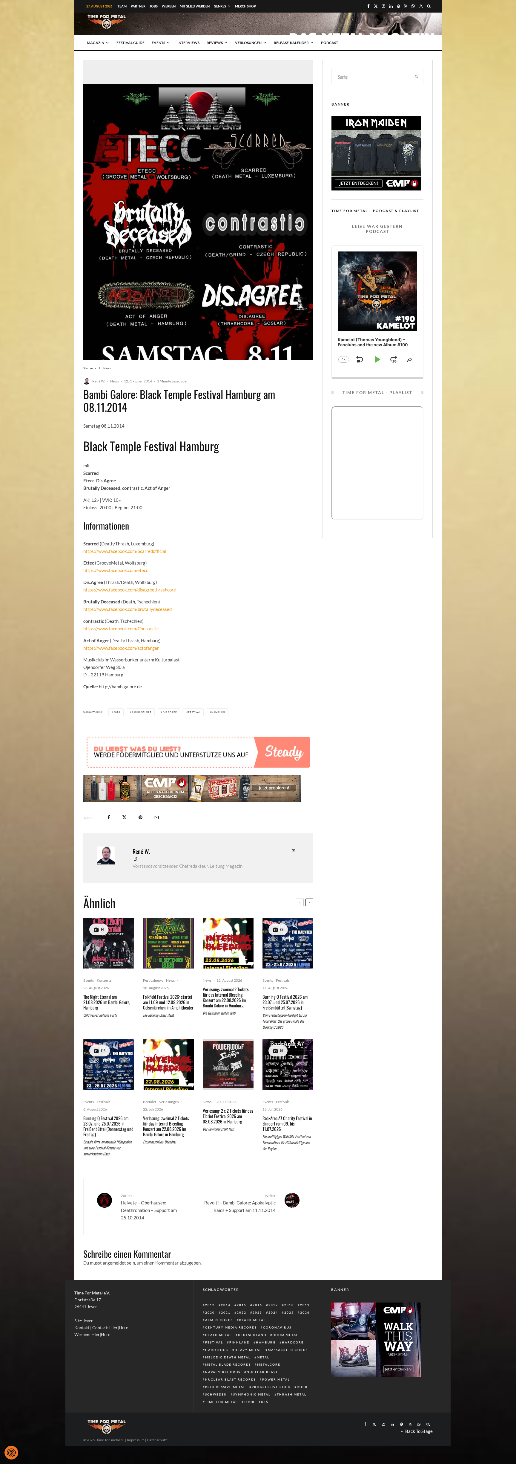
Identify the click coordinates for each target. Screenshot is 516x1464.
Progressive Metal (225, 1387)
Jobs (154, 6)
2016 (257, 1305)
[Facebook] (368, 6)
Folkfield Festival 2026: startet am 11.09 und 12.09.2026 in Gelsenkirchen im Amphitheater (168, 1002)
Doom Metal (285, 1335)
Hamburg (218, 712)
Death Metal (218, 1335)
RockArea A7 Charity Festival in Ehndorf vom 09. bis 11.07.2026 (287, 1123)
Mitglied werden (195, 6)
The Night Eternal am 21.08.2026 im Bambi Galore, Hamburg (106, 1002)
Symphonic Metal (252, 1394)
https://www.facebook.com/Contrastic (121, 628)
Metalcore (268, 1364)
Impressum (136, 1440)
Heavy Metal (248, 1350)
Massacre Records (288, 1350)
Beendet (149, 1101)
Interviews (188, 42)
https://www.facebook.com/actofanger (121, 648)
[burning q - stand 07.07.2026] (287, 943)
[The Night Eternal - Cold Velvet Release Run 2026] (108, 943)
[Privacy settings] (11, 1453)
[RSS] (405, 6)
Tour (249, 1402)
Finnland (239, 1342)
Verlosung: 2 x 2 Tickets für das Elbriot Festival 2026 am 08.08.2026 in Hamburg (228, 1116)
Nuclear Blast (262, 1372)
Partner (138, 6)
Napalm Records (222, 1372)
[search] (417, 76)
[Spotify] (398, 6)
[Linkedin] (391, 6)
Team (122, 6)
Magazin (95, 42)
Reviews (215, 42)
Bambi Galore (142, 712)
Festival (194, 712)
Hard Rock (216, 1350)
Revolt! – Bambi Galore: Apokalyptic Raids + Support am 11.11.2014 (240, 1203)
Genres (220, 6)
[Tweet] (124, 817)
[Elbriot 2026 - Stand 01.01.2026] (228, 1064)
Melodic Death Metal (228, 1357)
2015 (241, 1305)
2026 (305, 1312)
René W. (98, 381)
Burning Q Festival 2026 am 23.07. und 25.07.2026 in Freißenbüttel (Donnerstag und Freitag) (108, 1126)
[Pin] (140, 817)
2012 (210, 1305)
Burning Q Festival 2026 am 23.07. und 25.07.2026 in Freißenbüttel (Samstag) (285, 1002)
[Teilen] (109, 817)
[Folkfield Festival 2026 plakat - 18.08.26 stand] (168, 943)
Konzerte (104, 980)
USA (264, 1402)
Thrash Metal (291, 1394)
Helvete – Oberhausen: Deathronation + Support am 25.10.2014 (149, 1206)
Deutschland (252, 1335)
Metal (263, 1357)
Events (158, 42)
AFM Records (219, 1320)
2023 (257, 1312)
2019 (305, 1305)
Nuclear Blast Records (230, 1379)
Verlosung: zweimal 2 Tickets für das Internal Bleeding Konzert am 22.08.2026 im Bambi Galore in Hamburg (226, 997)
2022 (241, 1312)
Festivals (282, 980)
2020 (210, 1312)
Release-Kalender (291, 42)
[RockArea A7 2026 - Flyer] (287, 1064)
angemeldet (114, 1262)
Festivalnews (153, 980)
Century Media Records (231, 1327)
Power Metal (276, 1379)
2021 (226, 1312)
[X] (376, 6)
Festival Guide (130, 42)
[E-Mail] (156, 817)
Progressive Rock (271, 1387)
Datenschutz (157, 1440)
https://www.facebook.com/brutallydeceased (127, 609)
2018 (289, 1305)
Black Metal (252, 1320)
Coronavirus (277, 1327)
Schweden (216, 1394)
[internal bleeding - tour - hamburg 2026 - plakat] (228, 943)
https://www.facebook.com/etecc (115, 570)
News (114, 381)
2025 (289, 1312)
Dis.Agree (170, 712)
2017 (273, 1305)
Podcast (329, 42)
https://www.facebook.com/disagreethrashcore (129, 589)
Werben (169, 6)
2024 (273, 1312)
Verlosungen (248, 42)
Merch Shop (245, 6)
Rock (302, 1387)
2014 (116, 712)
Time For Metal (221, 1402)
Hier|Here (118, 1327)
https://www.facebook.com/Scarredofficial (124, 551)
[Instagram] (383, 6)
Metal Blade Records (228, 1364)
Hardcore (293, 1342)
